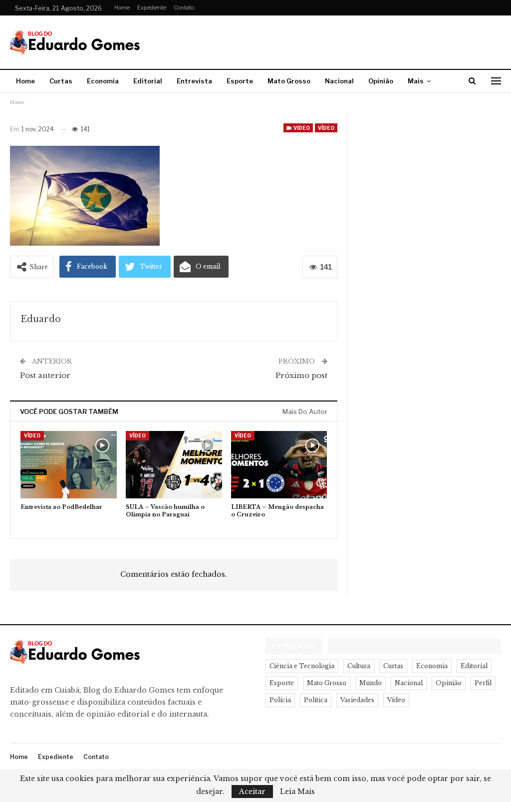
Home (122, 7)
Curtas (60, 81)
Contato (184, 7)
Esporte (240, 81)
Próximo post (301, 375)
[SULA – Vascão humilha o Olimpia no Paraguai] (174, 464)
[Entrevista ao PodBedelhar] (68, 464)
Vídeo (326, 128)
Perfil (483, 683)
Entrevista (194, 81)
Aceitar (252, 791)
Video (301, 128)
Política (315, 700)
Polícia (280, 700)
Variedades (357, 700)
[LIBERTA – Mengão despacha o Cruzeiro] (279, 464)
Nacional (339, 81)
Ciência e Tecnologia (301, 666)
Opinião (380, 81)
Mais (416, 81)
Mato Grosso (288, 81)
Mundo (370, 683)
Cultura (358, 666)
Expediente (151, 7)
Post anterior (45, 375)
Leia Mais (297, 791)
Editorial (147, 81)
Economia (103, 81)
